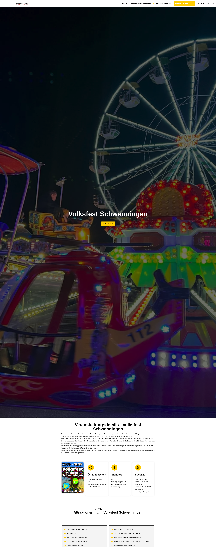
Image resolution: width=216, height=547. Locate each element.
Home (124, 3)
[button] (108, 223)
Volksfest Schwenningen (184, 3)
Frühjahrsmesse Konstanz (141, 3)
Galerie (201, 3)
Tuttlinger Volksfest (163, 3)
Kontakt (211, 3)
